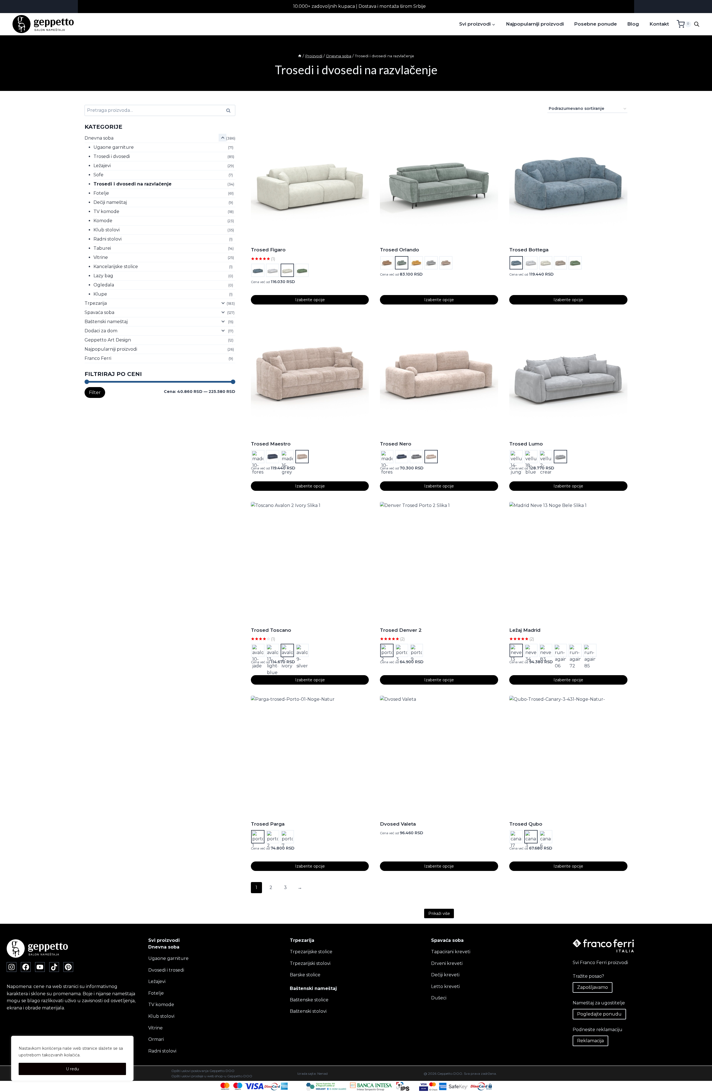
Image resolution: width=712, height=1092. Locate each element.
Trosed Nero (395, 444)
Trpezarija (96, 303)
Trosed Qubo (525, 824)
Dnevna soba (99, 138)
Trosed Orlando (399, 249)
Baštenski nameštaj (106, 321)
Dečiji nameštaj (110, 202)
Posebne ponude (595, 24)
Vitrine (100, 257)
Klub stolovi (106, 229)
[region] (72, 1058)
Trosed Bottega (528, 249)
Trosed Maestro (271, 444)
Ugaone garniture (113, 147)
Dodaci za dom (101, 330)
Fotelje (101, 193)
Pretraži (230, 110)
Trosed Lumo (526, 444)
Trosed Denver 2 (401, 630)
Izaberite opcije (310, 299)
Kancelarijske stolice (115, 266)
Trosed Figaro (268, 249)
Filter (95, 392)
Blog (633, 24)
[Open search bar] (696, 24)
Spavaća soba (99, 312)
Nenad (322, 1073)
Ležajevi (102, 165)
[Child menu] (222, 138)
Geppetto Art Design (108, 340)
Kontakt (659, 24)
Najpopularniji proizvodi (535, 24)
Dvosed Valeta (398, 824)
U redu (72, 1068)
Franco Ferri (98, 358)
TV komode (106, 211)
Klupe (100, 294)
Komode (102, 220)
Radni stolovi (107, 239)
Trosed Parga (268, 824)
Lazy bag (103, 275)
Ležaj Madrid (524, 630)
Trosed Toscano (271, 630)
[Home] (300, 56)
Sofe (98, 174)
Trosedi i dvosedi (111, 156)
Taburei (102, 248)
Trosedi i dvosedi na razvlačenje (132, 184)
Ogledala (103, 285)
